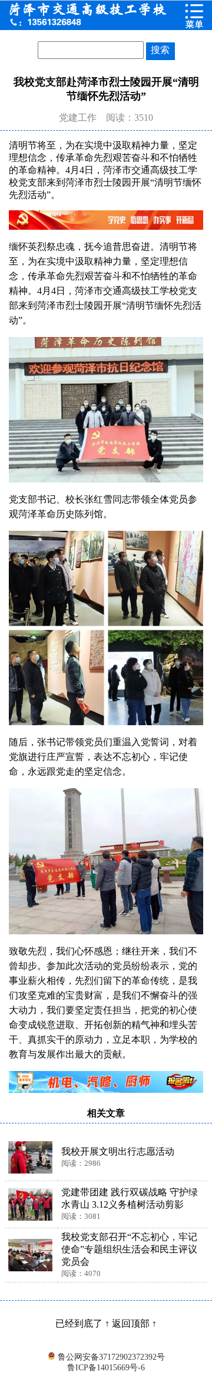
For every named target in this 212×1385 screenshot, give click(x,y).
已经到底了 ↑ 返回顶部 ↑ (106, 1323)
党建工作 (78, 118)
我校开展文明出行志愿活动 (117, 1151)
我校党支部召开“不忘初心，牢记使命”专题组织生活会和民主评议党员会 (129, 1249)
